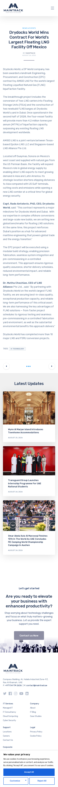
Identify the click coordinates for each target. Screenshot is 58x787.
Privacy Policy (36, 732)
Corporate (7, 747)
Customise (15, 781)
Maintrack (30, 53)
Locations (7, 732)
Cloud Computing (10, 716)
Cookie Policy (36, 736)
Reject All (41, 781)
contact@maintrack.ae (36, 685)
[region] (29, 768)
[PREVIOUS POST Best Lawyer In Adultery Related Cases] (6, 366)
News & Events (29, 28)
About (32, 708)
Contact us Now (29, 635)
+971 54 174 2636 (13, 685)
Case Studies (36, 716)
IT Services (8, 703)
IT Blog (33, 712)
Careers (6, 736)
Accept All (29, 772)
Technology (18, 349)
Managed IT (8, 708)
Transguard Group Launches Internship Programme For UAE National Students (24, 483)
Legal (32, 727)
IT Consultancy (9, 712)
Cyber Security (9, 720)
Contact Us (8, 740)
